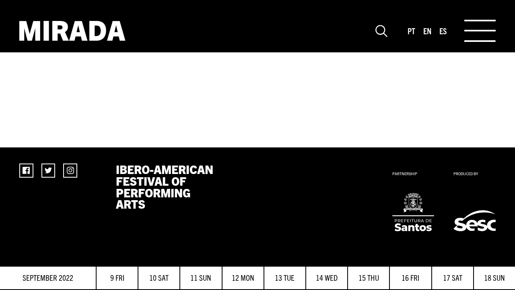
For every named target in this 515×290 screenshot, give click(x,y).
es (443, 31)
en (427, 31)
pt (411, 31)
